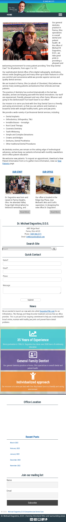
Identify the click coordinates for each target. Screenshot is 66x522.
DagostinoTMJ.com (47, 311)
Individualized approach (33, 382)
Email (9, 491)
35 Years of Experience (33, 340)
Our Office (48, 172)
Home (9, 14)
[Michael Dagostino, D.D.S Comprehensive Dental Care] (33, 6)
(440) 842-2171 (35, 234)
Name (9, 480)
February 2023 (15, 448)
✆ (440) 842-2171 (48, 1)
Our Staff (17, 172)
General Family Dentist (33, 361)
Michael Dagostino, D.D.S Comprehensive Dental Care (26, 512)
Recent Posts (32, 436)
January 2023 (14, 454)
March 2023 (14, 443)
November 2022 (15, 466)
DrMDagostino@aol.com (35, 237)
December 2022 (15, 460)
